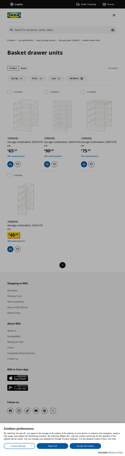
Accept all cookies (85, 446)
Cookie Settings (18, 446)
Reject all (52, 446)
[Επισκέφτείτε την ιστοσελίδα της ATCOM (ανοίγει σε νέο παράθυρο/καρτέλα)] (110, 453)
